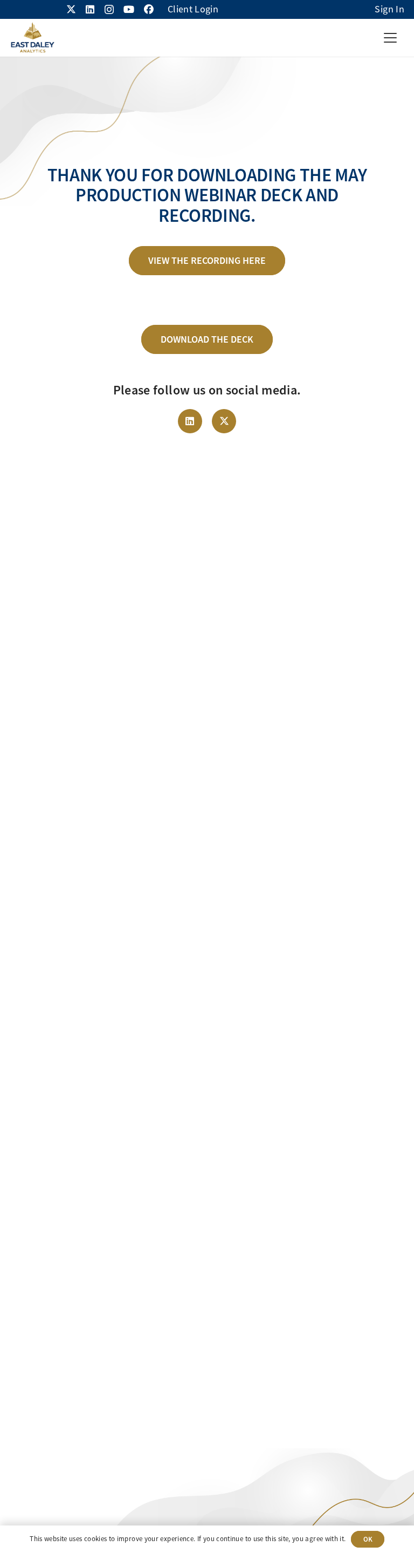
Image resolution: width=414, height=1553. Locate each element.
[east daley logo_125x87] (32, 38)
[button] (390, 37)
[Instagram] (109, 9)
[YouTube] (128, 9)
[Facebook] (149, 9)
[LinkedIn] (90, 9)
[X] (71, 9)
